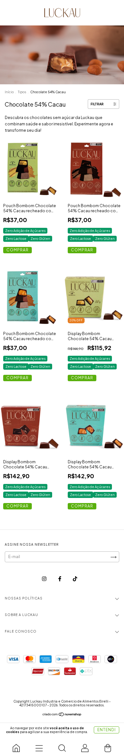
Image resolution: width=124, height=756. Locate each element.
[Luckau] (16, 746)
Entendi (106, 729)
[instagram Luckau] (44, 578)
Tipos (22, 92)
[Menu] (39, 746)
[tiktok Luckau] (75, 578)
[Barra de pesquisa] (62, 746)
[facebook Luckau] (60, 578)
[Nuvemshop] (62, 715)
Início (9, 92)
